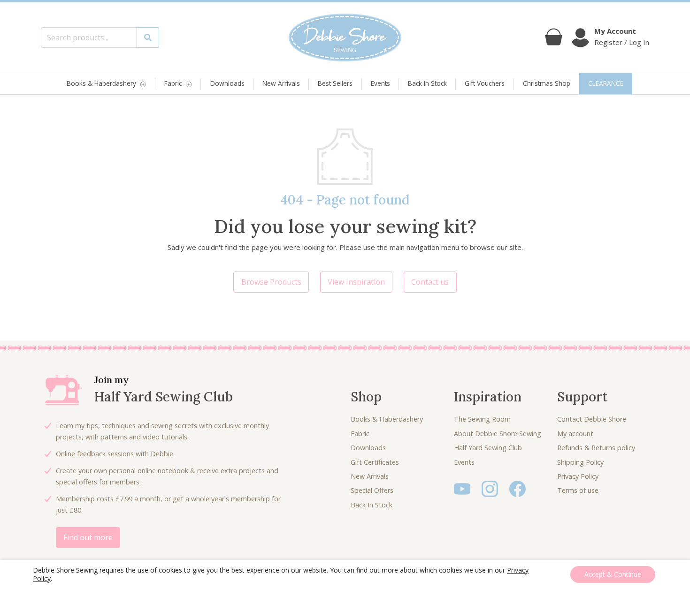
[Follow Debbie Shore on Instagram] (490, 487)
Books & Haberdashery (101, 83)
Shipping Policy (580, 462)
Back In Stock (427, 83)
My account (575, 433)
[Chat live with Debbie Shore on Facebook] (517, 487)
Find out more (88, 537)
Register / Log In (621, 42)
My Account (615, 31)
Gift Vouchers (485, 83)
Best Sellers (335, 83)
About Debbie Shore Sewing (497, 433)
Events (380, 83)
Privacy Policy (577, 476)
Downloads (227, 83)
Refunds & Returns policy (596, 447)
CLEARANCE (605, 83)
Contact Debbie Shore (591, 419)
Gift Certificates (375, 462)
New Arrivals (281, 83)
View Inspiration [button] (356, 282)
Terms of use (577, 490)
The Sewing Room (482, 419)
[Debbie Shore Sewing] (345, 37)
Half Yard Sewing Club (488, 447)
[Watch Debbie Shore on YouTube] (462, 487)
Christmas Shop (546, 83)
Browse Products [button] (271, 282)
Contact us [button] (430, 282)
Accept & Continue (612, 574)
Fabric (173, 83)
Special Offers (372, 490)
